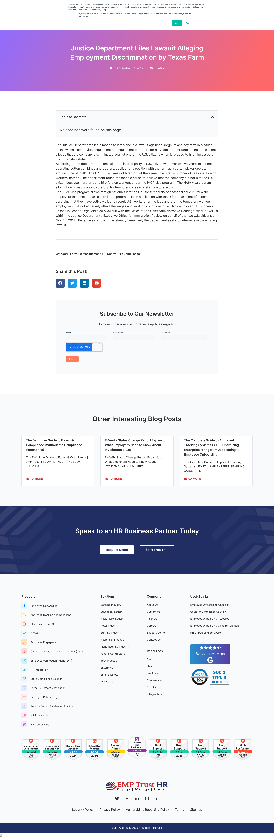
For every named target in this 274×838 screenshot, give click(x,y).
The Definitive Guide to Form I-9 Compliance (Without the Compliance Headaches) (54, 445)
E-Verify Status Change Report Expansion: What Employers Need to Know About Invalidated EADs (136, 445)
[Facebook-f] (127, 799)
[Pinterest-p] (157, 799)
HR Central (109, 254)
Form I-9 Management (85, 254)
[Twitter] (117, 799)
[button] (212, 116)
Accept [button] (176, 23)
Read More (34, 478)
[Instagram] (147, 799)
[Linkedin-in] (137, 799)
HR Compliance (129, 254)
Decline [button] (189, 23)
